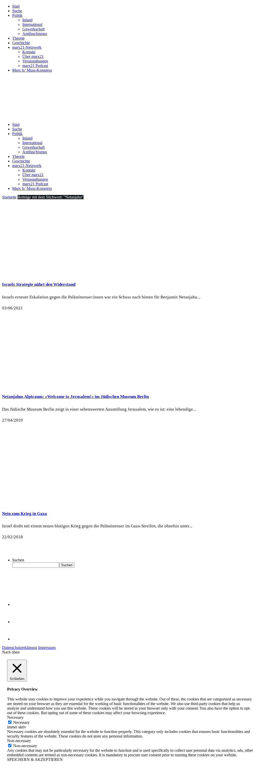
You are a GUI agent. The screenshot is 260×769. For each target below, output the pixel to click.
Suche (17, 11)
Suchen (18, 560)
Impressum (47, 647)
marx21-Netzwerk (26, 47)
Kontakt (28, 52)
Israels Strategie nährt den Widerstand (38, 284)
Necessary (21, 722)
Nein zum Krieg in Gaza (24, 513)
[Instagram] (20, 639)
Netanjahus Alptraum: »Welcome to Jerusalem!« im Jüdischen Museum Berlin (75, 396)
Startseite (9, 197)
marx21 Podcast (35, 65)
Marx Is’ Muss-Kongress (32, 70)
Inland (27, 20)
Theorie (18, 38)
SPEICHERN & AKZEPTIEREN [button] (35, 759)
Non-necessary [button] (19, 741)
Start (16, 6)
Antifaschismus (34, 33)
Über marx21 (33, 56)
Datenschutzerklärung (19, 647)
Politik (17, 15)
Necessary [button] (15, 717)
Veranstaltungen (35, 61)
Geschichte (21, 43)
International (32, 24)
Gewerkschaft (33, 29)
